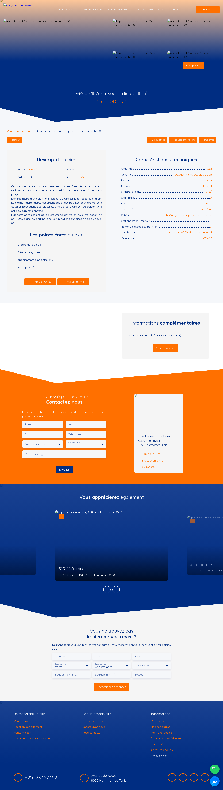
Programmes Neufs (90, 9)
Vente (10, 131)
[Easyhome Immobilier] (23, 9)
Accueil (59, 9)
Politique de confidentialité (167, 738)
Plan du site (158, 744)
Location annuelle (116, 9)
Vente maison (22, 732)
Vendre (162, 9)
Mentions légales (161, 732)
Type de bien (100, 664)
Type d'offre (60, 664)
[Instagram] (183, 777)
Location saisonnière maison (32, 738)
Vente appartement (26, 721)
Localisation (143, 665)
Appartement (25, 131)
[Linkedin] (205, 777)
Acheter (70, 9)
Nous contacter (91, 732)
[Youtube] (194, 777)
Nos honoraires (160, 726)
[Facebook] (172, 777)
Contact (174, 9)
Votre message (34, 454)
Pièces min (141, 674)
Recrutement (159, 721)
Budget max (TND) (66, 674)
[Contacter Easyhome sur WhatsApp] (215, 769)
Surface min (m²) (105, 674)
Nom (71, 424)
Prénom (30, 424)
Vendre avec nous (93, 726)
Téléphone (74, 434)
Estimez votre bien (93, 721)
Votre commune (35, 444)
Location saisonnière (142, 9)
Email (28, 434)
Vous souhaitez (74, 443)
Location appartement (28, 726)
